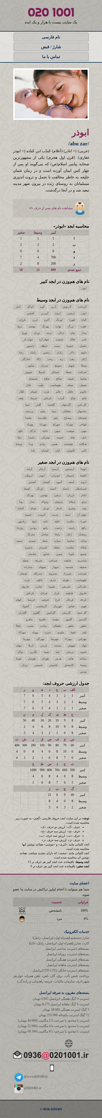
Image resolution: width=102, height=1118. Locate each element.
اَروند (58, 313)
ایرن (35, 319)
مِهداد (35, 632)
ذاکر (71, 352)
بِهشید (32, 326)
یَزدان (24, 665)
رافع (84, 527)
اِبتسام (70, 475)
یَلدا (33, 450)
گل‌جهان (66, 404)
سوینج (58, 365)
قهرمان (57, 606)
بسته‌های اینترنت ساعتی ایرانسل (67, 949)
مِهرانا (43, 424)
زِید (61, 359)
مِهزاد (30, 424)
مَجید (42, 411)
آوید (42, 306)
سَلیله (57, 547)
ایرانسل (48, 938)
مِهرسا (54, 638)
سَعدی (32, 540)
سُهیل (71, 365)
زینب (50, 359)
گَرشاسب (41, 606)
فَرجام (69, 599)
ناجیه (45, 430)
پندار (83, 332)
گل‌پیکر (66, 612)
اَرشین (71, 313)
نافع (20, 430)
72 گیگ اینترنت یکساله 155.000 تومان (64, 1015)
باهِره (83, 326)
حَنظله (44, 345)
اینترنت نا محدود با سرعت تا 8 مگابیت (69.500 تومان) (53, 1031)
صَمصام (33, 378)
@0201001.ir (32, 1088)
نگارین (33, 651)
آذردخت (82, 306)
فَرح (57, 599)
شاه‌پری (82, 560)
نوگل (20, 651)
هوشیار (32, 658)
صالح (58, 378)
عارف (53, 580)
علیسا (52, 586)
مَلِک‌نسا (42, 417)
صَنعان (82, 385)
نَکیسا (31, 437)
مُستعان (82, 417)
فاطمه (69, 593)
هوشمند (68, 443)
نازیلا (31, 645)
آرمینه (55, 469)
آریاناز (42, 469)
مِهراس (82, 638)
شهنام (42, 567)
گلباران (22, 612)
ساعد (83, 540)
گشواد (25, 606)
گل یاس (81, 404)
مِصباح (67, 417)
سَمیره (28, 547)
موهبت (70, 430)
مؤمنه (55, 619)
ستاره (57, 540)
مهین (83, 430)
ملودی (60, 632)
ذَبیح (34, 521)
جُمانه (21, 508)
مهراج (56, 424)
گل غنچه (81, 612)
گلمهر (68, 619)
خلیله (57, 521)
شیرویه (53, 573)
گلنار (38, 404)
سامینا (70, 540)
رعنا (21, 352)
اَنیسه (53, 488)
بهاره (58, 326)
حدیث (55, 514)
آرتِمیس (69, 469)
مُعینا (73, 632)
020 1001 (51, 12)
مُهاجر (83, 424)
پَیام (73, 332)
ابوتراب (55, 475)
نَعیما (46, 651)
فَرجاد (83, 599)
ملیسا (28, 417)
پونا (21, 501)
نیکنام (83, 658)
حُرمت (41, 514)
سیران (44, 365)
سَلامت (70, 547)
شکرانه (28, 567)
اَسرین (44, 313)
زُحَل (83, 359)
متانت (43, 625)
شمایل (55, 372)
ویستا (19, 443)
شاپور (31, 365)
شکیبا (83, 378)
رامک (33, 352)
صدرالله (37, 573)
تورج (24, 332)
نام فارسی (51, 37)
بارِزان (22, 319)
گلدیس (82, 619)
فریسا (31, 599)
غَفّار (21, 391)
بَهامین (44, 495)
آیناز (18, 306)
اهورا (72, 319)
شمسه (69, 567)
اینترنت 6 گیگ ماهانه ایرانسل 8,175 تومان (61, 1004)
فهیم (83, 606)
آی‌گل (30, 306)
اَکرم (47, 319)
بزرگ (71, 326)
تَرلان (61, 332)
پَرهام (72, 501)
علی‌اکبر (81, 586)
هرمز (58, 658)
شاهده (67, 560)
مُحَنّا (18, 625)
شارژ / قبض (51, 47)
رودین (33, 527)
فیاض (71, 606)
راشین (46, 352)
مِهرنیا (26, 638)
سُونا (71, 553)
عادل (28, 385)
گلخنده (51, 404)
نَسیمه (60, 437)
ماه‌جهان (81, 411)
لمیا (27, 404)
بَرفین (57, 495)
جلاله (72, 339)
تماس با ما (51, 56)
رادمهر (22, 521)
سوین (59, 553)
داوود (83, 352)
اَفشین (30, 313)
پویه (84, 508)
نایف (83, 437)
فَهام (18, 599)
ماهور (83, 625)
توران (37, 332)
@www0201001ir (35, 1077)
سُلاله (83, 547)
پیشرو (72, 508)
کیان (57, 450)
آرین (53, 306)
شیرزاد (67, 573)
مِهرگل (40, 638)
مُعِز (55, 417)
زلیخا (57, 534)
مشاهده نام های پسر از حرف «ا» (51, 208)
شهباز (55, 567)
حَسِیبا (70, 345)
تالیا (32, 943)
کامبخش (69, 665)
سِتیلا (83, 365)
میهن (57, 430)
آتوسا (83, 469)
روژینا (20, 527)
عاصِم (83, 391)
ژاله (38, 359)
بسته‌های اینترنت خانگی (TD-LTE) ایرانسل (60, 970)
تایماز (59, 508)
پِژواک (44, 501)
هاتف (70, 658)
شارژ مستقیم (80, 938)
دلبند (45, 521)
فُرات (61, 398)
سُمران (43, 547)
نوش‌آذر (45, 437)
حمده (57, 345)
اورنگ (59, 319)
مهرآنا (69, 424)
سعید (19, 540)
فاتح (84, 398)
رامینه (72, 527)
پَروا (19, 326)
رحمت (58, 527)
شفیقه (82, 567)
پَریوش (59, 501)
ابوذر (83, 288)
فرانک (43, 593)
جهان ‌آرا (44, 339)
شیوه (71, 378)
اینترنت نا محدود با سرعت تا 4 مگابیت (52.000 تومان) (53, 1026)
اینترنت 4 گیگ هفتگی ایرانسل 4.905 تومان (61, 999)
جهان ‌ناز (28, 339)
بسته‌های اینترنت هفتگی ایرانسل (67, 959)
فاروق (25, 586)
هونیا (18, 658)
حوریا (83, 521)
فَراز (56, 593)
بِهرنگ (45, 326)
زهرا (72, 359)
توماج (33, 508)
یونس (83, 671)
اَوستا (27, 488)
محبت (30, 625)
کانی (83, 450)
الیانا (84, 319)
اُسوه (59, 482)
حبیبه (67, 514)
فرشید (45, 599)
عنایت (38, 586)
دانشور (30, 345)
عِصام (33, 391)
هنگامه (82, 443)
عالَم (58, 391)
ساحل (44, 534)
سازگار (26, 359)
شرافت (82, 372)
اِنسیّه (66, 488)
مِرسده (29, 411)
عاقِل (70, 391)
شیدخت (82, 573)
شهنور (28, 372)
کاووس (71, 450)
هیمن (54, 443)
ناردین (43, 645)
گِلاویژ (36, 612)
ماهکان (67, 411)
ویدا (31, 443)
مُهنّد (84, 645)
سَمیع (83, 553)
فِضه (20, 398)
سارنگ (31, 534)
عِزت (46, 391)
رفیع (45, 527)
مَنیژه (48, 632)
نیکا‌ (20, 437)
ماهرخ (42, 619)
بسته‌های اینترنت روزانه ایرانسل (68, 954)
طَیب (41, 385)
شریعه (38, 560)
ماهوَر (70, 625)
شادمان (32, 553)
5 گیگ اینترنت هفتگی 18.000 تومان (65, 1010)
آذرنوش (67, 306)
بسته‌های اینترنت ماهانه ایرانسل (68, 965)
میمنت (57, 645)
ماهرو (29, 619)
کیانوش (53, 665)
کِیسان (45, 450)
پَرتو (84, 501)
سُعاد (45, 540)
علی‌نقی (66, 586)
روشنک (82, 534)
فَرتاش (47, 398)
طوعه (66, 580)
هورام (45, 658)
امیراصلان (80, 488)
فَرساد (33, 398)
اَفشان (46, 482)
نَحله (72, 437)
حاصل (83, 345)
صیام (70, 385)
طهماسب (55, 385)
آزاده (29, 469)
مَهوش (71, 645)
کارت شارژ (81, 943)
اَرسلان (29, 475)
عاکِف (39, 580)
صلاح (47, 378)
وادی (42, 443)
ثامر (84, 339)
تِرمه (49, 332)
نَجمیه (83, 651)
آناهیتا (83, 475)
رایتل (37, 938)
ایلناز (83, 495)
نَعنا (58, 651)
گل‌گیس (50, 612)
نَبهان (19, 645)
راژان (60, 352)
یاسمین (38, 665)
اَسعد (71, 482)
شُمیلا (42, 372)
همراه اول (62, 938)
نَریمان (70, 651)
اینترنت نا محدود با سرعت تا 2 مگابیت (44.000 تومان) (53, 1020)
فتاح (73, 398)
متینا (54, 411)
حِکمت (70, 521)
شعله (68, 372)
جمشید (59, 339)
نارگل (32, 430)
